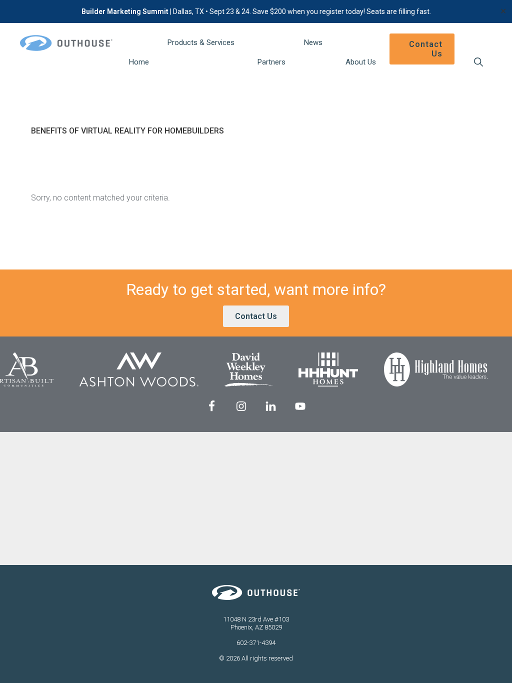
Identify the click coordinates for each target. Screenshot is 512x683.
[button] (478, 62)
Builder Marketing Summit (125, 12)
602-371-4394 (256, 642)
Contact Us (256, 316)
